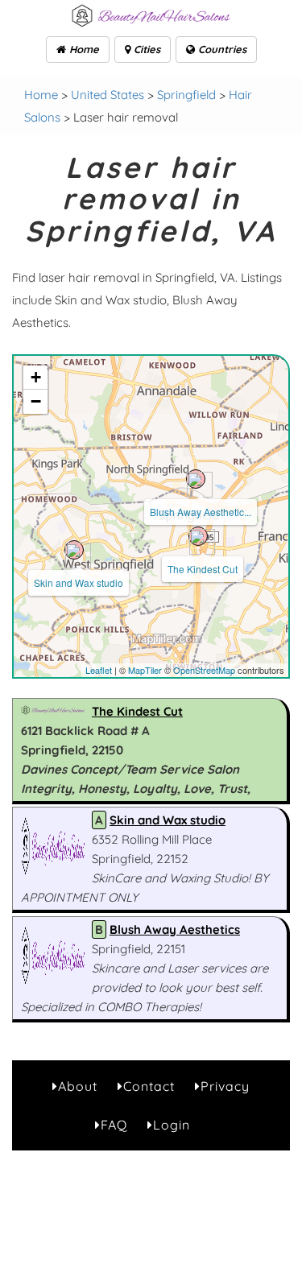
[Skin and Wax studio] (74, 550)
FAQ (114, 1125)
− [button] (36, 401)
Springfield (186, 94)
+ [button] (36, 377)
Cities (145, 49)
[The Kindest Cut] (198, 536)
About (77, 1086)
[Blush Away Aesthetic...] (195, 479)
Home (82, 49)
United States (107, 94)
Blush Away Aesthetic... (200, 511)
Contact (149, 1086)
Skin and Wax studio (78, 582)
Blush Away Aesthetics (175, 929)
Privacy (225, 1086)
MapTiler (145, 669)
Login (171, 1125)
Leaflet (98, 669)
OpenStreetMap (204, 669)
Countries (220, 49)
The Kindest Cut (203, 569)
